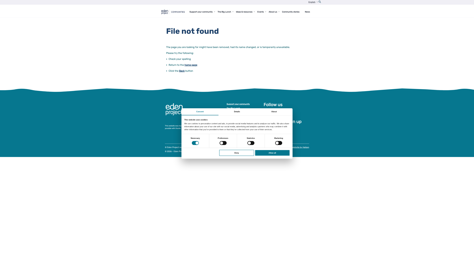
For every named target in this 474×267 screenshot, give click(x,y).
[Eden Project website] (175, 112)
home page (191, 64)
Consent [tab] (200, 112)
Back (182, 70)
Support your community (238, 104)
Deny (236, 153)
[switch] (223, 143)
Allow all (272, 153)
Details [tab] (237, 112)
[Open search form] (320, 2)
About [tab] (274, 112)
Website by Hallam (300, 147)
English (311, 2)
